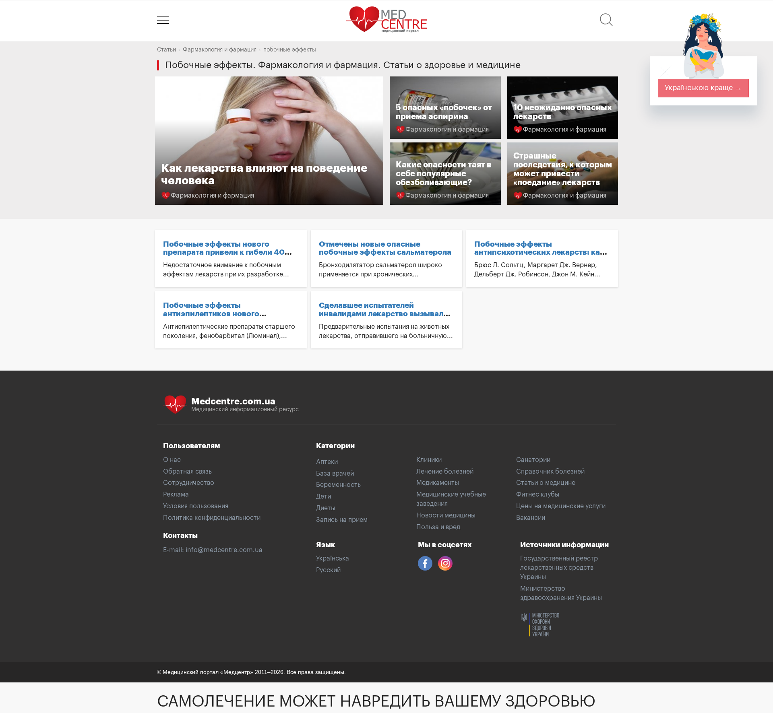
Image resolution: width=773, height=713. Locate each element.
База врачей (335, 473)
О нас (172, 460)
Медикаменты (437, 483)
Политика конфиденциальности (211, 518)
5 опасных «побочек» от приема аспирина (444, 112)
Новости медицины (445, 515)
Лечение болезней (444, 471)
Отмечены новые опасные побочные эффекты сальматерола (385, 248)
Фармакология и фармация (219, 50)
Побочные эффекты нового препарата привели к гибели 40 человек (224, 252)
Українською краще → (703, 87)
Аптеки (327, 462)
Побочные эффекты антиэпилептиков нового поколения (211, 313)
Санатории (533, 460)
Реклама (176, 494)
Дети (323, 496)
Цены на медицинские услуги (561, 506)
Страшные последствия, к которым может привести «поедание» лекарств (562, 169)
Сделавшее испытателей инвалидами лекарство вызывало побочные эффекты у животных (383, 313)
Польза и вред (438, 527)
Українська (332, 558)
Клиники (429, 460)
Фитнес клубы (537, 494)
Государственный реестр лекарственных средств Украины (559, 567)
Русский (328, 570)
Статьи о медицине (545, 483)
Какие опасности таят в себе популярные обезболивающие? (443, 174)
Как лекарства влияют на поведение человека (269, 140)
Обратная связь (187, 471)
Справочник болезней (550, 471)
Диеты (325, 508)
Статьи (166, 50)
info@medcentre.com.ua (224, 550)
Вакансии (530, 518)
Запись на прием (342, 520)
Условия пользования (195, 506)
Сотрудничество (188, 483)
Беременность (338, 485)
